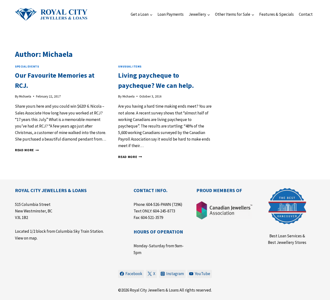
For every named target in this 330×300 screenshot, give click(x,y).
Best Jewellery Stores (287, 242)
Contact (306, 14)
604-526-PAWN (158, 204)
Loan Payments (171, 14)
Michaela (25, 96)
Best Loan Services (285, 236)
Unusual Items (130, 66)
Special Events (27, 66)
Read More (27, 150)
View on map (26, 238)
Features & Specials (276, 14)
